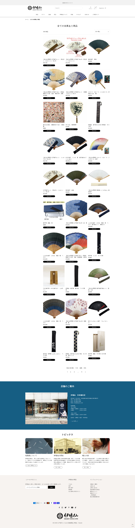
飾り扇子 (71, 487)
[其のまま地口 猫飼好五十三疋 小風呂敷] (54, 112)
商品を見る (49, 65)
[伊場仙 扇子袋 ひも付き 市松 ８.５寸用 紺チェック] (76, 341)
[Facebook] (59, 508)
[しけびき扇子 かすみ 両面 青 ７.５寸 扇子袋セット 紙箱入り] (99, 210)
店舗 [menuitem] (49, 14)
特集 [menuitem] (72, 14)
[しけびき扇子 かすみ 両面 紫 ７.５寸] (54, 243)
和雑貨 (70, 489)
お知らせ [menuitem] (87, 14)
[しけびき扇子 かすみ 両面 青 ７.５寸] (54, 308)
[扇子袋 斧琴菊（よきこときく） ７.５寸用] (54, 341)
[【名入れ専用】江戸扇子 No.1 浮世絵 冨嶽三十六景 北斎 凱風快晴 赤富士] (76, 243)
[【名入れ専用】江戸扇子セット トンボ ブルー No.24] (54, 145)
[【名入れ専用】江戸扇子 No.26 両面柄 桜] (76, 308)
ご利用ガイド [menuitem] (96, 14)
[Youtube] (72, 508)
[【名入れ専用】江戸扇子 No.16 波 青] (76, 210)
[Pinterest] (68, 508)
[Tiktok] (75, 508)
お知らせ (92, 486)
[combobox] (68, 8)
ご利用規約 (93, 495)
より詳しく (75, 421)
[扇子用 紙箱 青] (54, 210)
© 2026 (67, 523)
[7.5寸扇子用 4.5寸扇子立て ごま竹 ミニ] (54, 276)
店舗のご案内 (93, 484)
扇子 (70, 486)
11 (81, 372)
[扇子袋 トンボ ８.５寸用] (99, 243)
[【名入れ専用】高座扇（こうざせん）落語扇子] (99, 177)
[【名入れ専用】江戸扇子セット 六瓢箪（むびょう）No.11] (76, 79)
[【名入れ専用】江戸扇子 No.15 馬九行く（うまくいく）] (76, 47)
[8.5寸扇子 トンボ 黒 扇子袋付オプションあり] (76, 145)
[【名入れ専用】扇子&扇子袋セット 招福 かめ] (99, 276)
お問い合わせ (93, 487)
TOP (132, 526)
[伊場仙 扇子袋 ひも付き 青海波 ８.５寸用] (99, 112)
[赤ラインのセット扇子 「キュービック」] (99, 308)
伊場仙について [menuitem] (63, 14)
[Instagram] (62, 508)
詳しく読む (58, 467)
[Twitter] (65, 508)
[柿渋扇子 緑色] (76, 177)
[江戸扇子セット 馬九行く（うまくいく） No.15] (54, 177)
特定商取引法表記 (95, 489)
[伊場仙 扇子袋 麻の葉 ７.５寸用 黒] (76, 276)
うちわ (70, 484)
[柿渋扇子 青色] (99, 47)
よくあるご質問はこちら (31, 465)
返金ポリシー (93, 493)
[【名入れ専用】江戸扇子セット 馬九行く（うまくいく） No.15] (54, 47)
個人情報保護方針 (95, 496)
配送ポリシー (93, 491)
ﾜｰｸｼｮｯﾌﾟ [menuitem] (78, 14)
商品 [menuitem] (37, 14)
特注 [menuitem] (55, 14)
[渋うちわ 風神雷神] (76, 112)
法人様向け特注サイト (74, 491)
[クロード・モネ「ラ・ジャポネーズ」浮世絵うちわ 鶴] (99, 79)
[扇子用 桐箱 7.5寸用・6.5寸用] (99, 341)
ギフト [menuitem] (43, 14)
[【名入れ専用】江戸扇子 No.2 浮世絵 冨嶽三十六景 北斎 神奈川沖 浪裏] (54, 79)
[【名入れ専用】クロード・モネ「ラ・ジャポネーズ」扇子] (99, 145)
